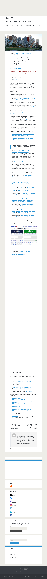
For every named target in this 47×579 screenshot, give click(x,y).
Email (11, 526)
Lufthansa (14, 387)
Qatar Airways (22, 387)
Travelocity (14, 253)
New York (32, 182)
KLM (30, 387)
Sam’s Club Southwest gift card (17, 68)
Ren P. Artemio (25, 54)
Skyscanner (24, 253)
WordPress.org (12, 560)
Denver (22, 185)
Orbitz (33, 253)
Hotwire (13, 254)
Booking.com (30, 388)
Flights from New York (16, 398)
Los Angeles (25, 183)
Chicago (23, 189)
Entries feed (12, 554)
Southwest (32, 67)
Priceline (21, 251)
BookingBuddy (27, 251)
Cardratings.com (29, 391)
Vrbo (20, 384)
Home (7, 21)
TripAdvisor (20, 388)
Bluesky (13, 498)
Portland (14, 185)
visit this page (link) (16, 79)
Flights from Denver (16, 406)
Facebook (14, 515)
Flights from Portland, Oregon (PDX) (19, 403)
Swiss (17, 387)
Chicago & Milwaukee (16, 183)
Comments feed (13, 557)
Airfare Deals (15, 448)
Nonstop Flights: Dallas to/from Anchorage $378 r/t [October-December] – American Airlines (15, 426)
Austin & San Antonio (24, 182)
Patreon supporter (25, 119)
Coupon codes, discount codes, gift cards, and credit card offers (23, 25)
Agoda (13, 390)
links (16, 146)
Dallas (18, 182)
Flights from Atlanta (16, 407)
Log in (11, 551)
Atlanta (26, 185)
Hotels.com (25, 388)
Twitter (13, 512)
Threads (13, 495)
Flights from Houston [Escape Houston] (20, 410)
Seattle (29, 183)
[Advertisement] (23, 8)
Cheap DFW (9, 18)
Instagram (14, 505)
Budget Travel (15, 416)
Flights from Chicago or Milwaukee (19, 399)
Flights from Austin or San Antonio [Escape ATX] (21, 409)
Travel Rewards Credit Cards (13, 29)
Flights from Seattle (16, 402)
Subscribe (24, 29)
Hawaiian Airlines (22, 386)
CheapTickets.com (23, 383)
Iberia (17, 386)
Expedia (29, 253)
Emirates (27, 387)
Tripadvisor (19, 253)
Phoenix (18, 185)
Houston (14, 182)
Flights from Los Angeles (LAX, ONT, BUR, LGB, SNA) (23, 401)
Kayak (23, 254)
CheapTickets (19, 254)
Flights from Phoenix (16, 405)
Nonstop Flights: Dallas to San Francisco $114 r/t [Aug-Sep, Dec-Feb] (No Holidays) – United (31, 426)
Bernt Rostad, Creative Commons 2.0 (23, 53)
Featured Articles (30, 21)
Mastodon (14, 502)
